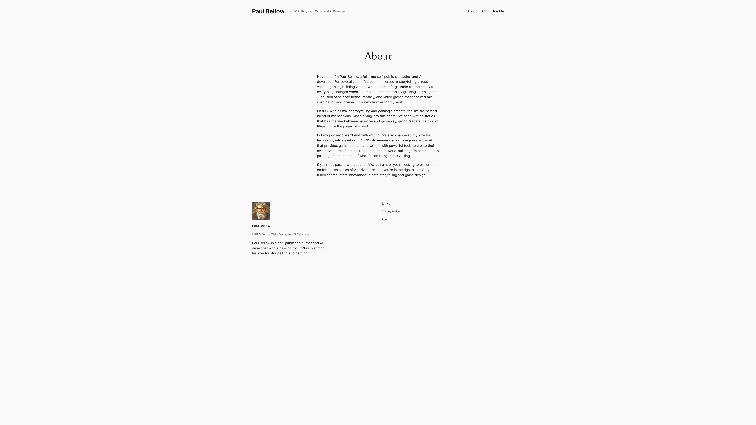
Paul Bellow (268, 11)
